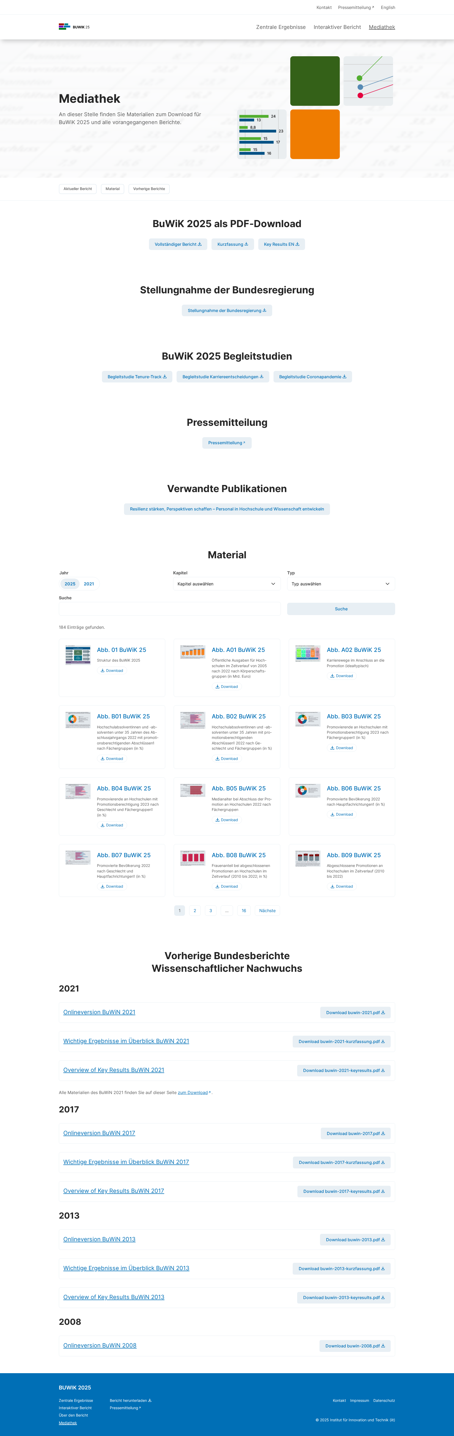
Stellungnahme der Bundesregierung (224, 310)
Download (114, 670)
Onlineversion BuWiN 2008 (100, 1345)
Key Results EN (279, 244)
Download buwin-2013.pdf (353, 1239)
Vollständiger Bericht (176, 244)
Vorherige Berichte (149, 189)
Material (113, 189)
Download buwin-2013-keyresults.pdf (341, 1297)
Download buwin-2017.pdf (353, 1133)
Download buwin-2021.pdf (353, 1012)
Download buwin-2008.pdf (353, 1345)
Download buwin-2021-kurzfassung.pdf (339, 1041)
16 (244, 910)
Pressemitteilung (225, 442)
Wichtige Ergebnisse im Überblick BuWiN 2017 (126, 1161)
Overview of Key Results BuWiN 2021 (113, 1069)
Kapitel (180, 572)
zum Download (193, 1092)
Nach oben (435, 1425)
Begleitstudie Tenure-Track (135, 376)
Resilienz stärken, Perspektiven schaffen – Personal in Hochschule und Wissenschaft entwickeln (227, 509)
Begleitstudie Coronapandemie (310, 376)
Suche (65, 597)
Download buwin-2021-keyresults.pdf (341, 1070)
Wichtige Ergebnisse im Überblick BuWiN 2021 (126, 1040)
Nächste (267, 910)
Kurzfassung (230, 244)
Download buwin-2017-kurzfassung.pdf (339, 1162)
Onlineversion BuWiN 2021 (99, 1011)
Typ (291, 572)
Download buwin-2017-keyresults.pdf (341, 1191)
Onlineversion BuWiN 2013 (99, 1239)
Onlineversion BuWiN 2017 (99, 1132)
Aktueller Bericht (78, 189)
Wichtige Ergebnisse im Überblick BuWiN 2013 (126, 1267)
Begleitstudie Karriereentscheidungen (221, 376)
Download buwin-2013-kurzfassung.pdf (339, 1268)
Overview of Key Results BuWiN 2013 (113, 1296)
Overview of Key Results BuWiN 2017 (113, 1190)
